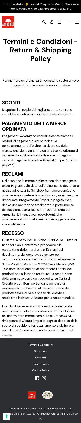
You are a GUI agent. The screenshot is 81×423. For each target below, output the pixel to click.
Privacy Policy (40, 364)
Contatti (40, 357)
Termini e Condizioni (40, 344)
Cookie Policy (40, 370)
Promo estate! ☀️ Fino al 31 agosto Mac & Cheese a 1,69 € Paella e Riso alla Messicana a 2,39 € (40, 6)
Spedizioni (40, 351)
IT (67, 22)
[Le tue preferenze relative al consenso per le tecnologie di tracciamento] (6, 416)
